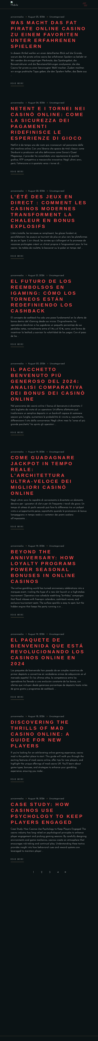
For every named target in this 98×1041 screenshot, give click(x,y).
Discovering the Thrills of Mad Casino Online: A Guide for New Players (40, 734)
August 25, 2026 (37, 17)
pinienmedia (17, 17)
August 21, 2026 (36, 275)
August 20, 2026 (37, 364)
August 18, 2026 (36, 716)
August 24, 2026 (37, 103)
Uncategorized (56, 17)
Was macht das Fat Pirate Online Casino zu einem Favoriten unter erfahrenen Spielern (48, 34)
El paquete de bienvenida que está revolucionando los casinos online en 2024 (48, 651)
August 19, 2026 (36, 452)
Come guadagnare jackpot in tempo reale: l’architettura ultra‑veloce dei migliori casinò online (43, 475)
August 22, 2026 (37, 191)
